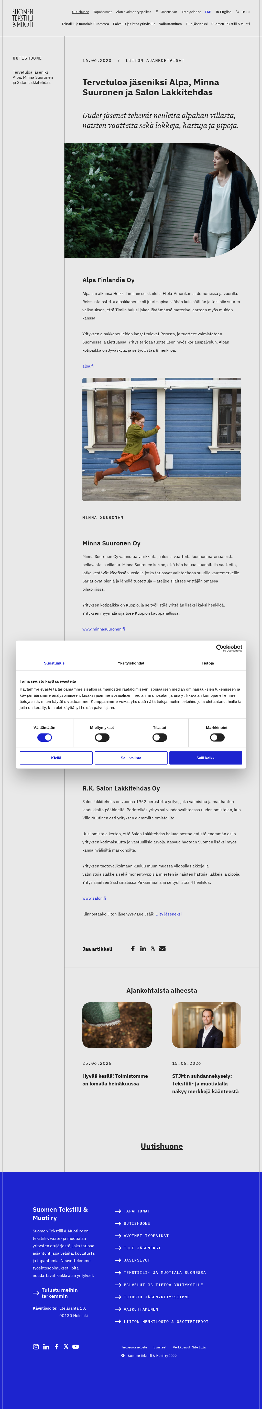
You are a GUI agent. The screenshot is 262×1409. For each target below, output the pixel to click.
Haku (245, 12)
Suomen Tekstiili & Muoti (230, 24)
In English (224, 12)
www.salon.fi (94, 898)
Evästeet (160, 1347)
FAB (208, 12)
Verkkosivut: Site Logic (190, 1347)
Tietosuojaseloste (134, 1347)
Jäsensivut (168, 12)
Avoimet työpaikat (146, 1235)
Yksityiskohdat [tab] (131, 663)
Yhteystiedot (191, 12)
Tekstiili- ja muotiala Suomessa (85, 24)
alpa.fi (88, 366)
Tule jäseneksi (197, 24)
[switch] (102, 737)
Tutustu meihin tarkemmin (60, 1293)
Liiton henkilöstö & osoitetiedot (166, 1321)
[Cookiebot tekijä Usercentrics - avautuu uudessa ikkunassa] (220, 648)
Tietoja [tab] (208, 663)
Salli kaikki (205, 758)
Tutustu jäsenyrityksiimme (157, 1297)
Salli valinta (131, 758)
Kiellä (56, 758)
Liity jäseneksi (169, 914)
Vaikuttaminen (170, 24)
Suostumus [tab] (54, 663)
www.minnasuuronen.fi (103, 629)
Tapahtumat (102, 12)
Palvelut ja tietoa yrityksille (134, 24)
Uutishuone (80, 12)
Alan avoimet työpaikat (133, 12)
